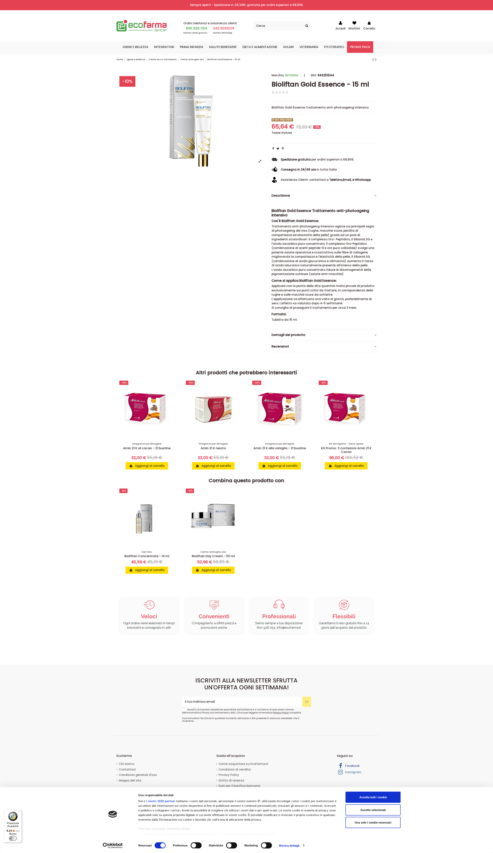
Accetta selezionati (373, 809)
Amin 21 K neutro (213, 448)
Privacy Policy (281, 712)
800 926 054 (196, 28)
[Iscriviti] (306, 702)
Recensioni (280, 346)
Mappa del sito (130, 780)
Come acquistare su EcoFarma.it (243, 764)
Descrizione (281, 195)
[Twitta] (278, 148)
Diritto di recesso (231, 780)
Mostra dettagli (289, 845)
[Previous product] (373, 59)
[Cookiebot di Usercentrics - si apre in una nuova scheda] (113, 845)
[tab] (324, 196)
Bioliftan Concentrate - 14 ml (146, 556)
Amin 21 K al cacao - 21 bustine (147, 448)
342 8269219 (223, 28)
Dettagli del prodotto (288, 335)
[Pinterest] (283, 148)
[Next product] (375, 59)
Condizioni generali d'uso (138, 775)
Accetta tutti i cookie (373, 797)
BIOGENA (291, 75)
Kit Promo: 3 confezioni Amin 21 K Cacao (346, 450)
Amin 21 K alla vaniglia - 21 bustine (279, 448)
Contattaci (127, 769)
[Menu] (19, 812)
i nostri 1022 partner (160, 801)
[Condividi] (273, 148)
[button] (135, 47)
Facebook (352, 766)
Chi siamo (126, 764)
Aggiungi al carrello (149, 466)
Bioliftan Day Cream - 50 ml (213, 556)
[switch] (196, 845)
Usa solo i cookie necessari (373, 822)
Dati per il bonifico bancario (239, 786)
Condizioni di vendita (235, 769)
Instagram (352, 772)
